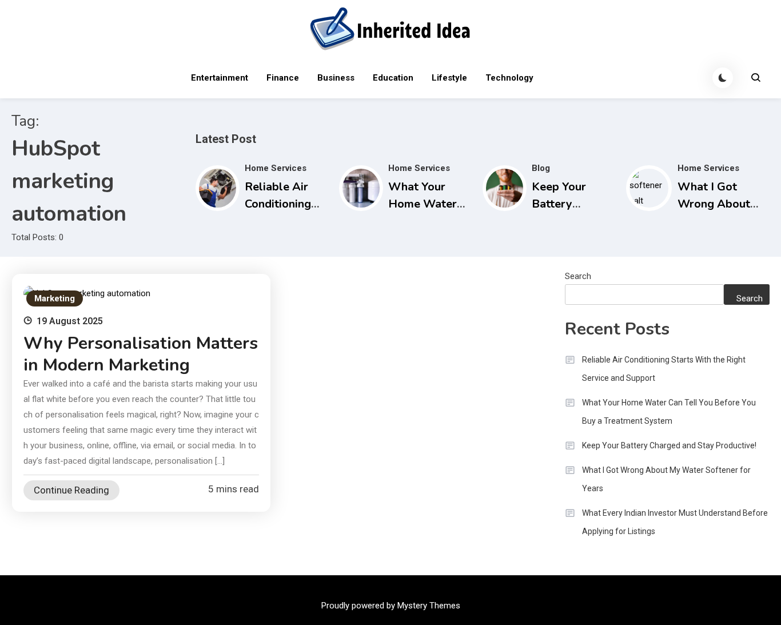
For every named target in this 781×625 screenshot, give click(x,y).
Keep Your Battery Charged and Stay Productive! (669, 445)
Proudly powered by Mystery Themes (390, 605)
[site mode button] (722, 77)
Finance (282, 78)
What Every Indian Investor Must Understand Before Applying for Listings (675, 522)
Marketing (54, 298)
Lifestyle (449, 78)
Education (393, 78)
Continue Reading (71, 490)
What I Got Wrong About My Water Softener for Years (666, 479)
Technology (509, 78)
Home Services (275, 168)
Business (335, 78)
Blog (541, 168)
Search (578, 276)
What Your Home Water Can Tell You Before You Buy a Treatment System (669, 411)
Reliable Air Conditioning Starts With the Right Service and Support (664, 369)
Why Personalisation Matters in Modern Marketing (140, 354)
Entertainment (219, 78)
